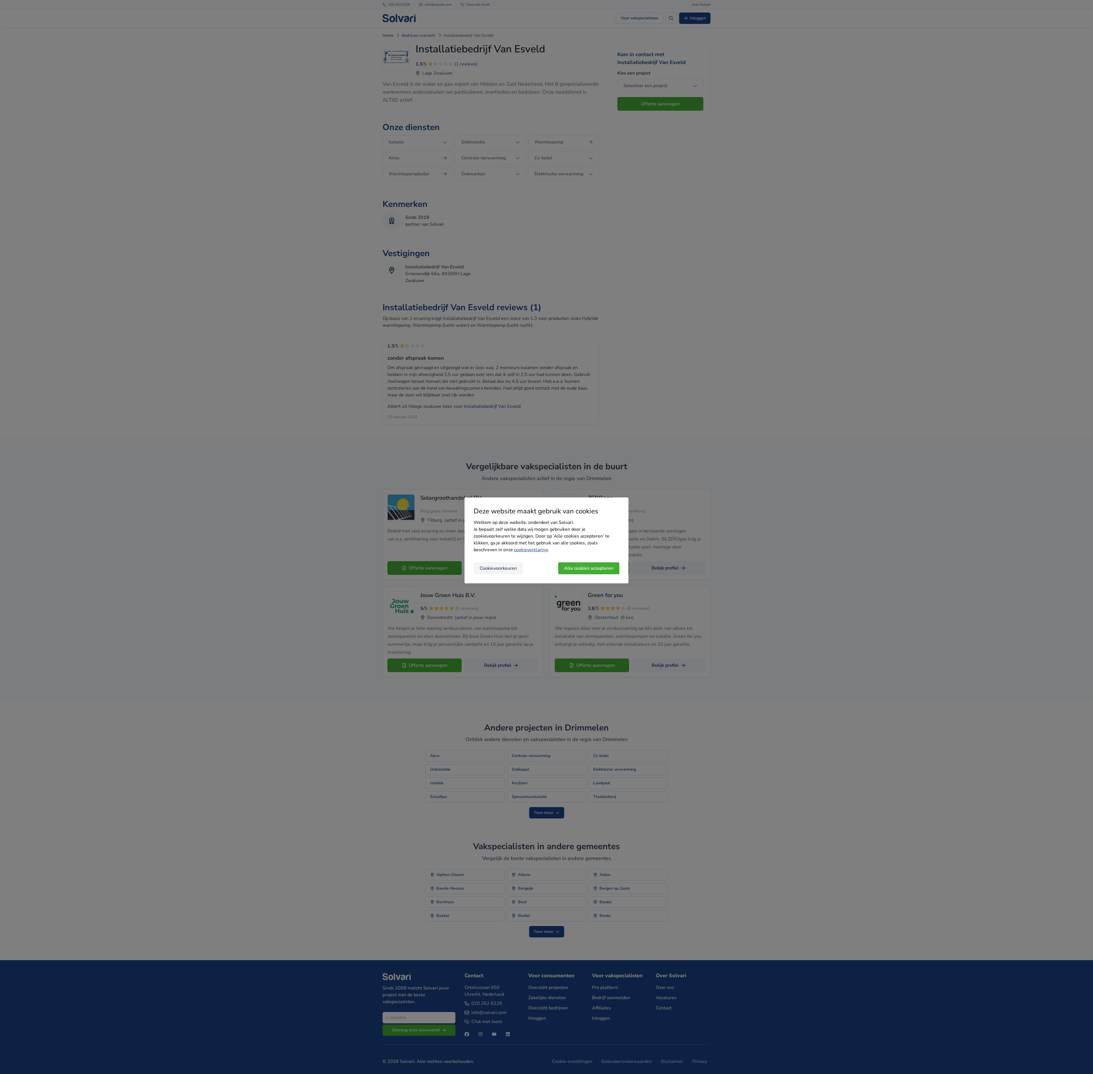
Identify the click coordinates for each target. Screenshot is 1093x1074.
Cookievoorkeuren (498, 568)
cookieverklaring (531, 550)
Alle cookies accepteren (588, 568)
